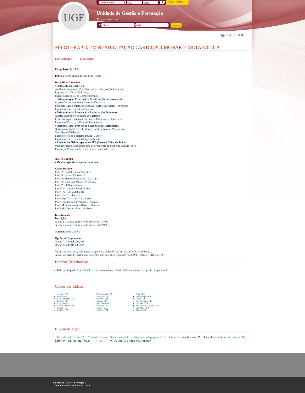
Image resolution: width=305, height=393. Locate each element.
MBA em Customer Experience (130, 340)
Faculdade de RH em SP (70, 337)
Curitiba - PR (62, 310)
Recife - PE (140, 299)
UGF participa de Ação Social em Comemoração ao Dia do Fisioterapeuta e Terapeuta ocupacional (112, 270)
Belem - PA (62, 296)
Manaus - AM (102, 310)
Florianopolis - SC (104, 294)
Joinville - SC (102, 305)
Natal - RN (140, 294)
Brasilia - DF (62, 301)
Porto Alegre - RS (143, 296)
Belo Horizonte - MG (66, 299)
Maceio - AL (101, 308)
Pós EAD (100, 340)
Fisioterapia (86, 58)
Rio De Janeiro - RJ (144, 301)
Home (171, 2)
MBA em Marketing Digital (73, 340)
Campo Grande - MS (65, 305)
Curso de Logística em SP (184, 337)
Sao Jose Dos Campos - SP (147, 305)
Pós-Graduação (63, 58)
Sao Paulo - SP (142, 308)
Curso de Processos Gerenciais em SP (108, 337)
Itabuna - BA (101, 301)
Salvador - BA (142, 303)
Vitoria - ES (141, 310)
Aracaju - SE (62, 294)
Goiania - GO (102, 299)
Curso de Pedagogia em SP (149, 337)
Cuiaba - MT (62, 308)
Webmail (179, 2)
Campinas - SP (63, 303)
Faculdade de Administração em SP (224, 337)
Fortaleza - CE (102, 296)
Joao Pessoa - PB (103, 303)
